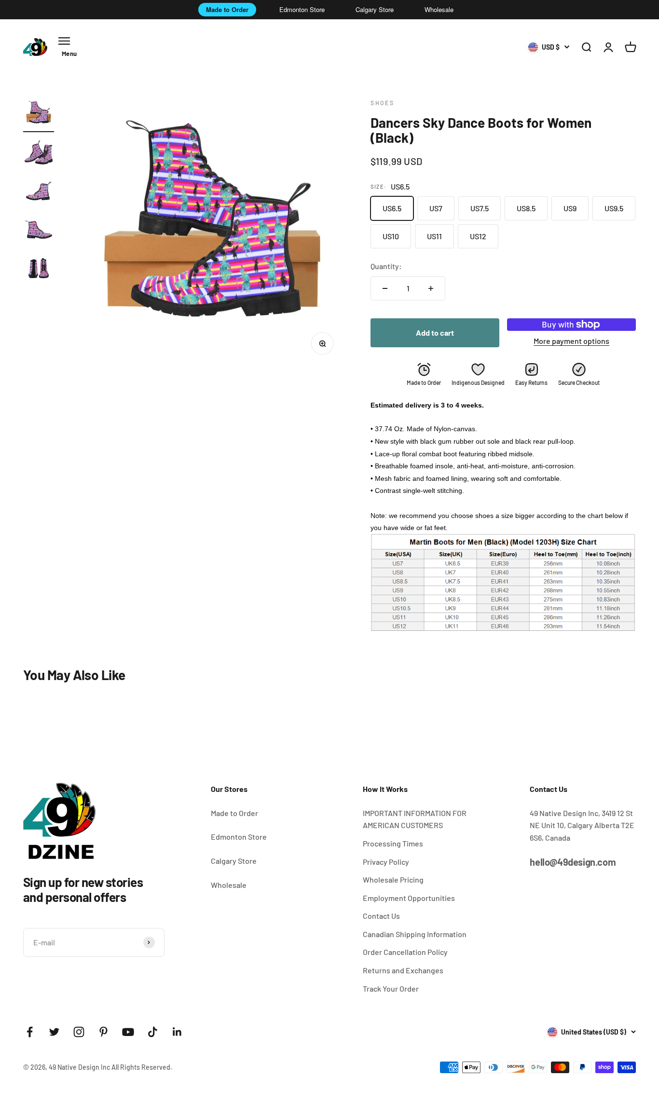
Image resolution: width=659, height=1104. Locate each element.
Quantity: (386, 266)
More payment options (571, 340)
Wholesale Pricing (393, 879)
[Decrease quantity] (385, 288)
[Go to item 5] (38, 269)
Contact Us (381, 915)
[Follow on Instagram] (78, 1031)
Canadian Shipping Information (415, 934)
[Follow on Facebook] (29, 1031)
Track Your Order (391, 988)
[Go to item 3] (38, 192)
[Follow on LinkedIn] (177, 1031)
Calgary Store (375, 9)
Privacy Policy (386, 861)
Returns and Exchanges (403, 970)
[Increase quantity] (431, 288)
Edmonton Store (302, 9)
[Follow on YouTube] (128, 1031)
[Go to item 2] (38, 154)
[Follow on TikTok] (152, 1031)
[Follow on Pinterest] (103, 1031)
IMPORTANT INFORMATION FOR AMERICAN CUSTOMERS (415, 819)
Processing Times (393, 843)
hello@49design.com (573, 862)
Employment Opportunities (409, 897)
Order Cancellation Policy (405, 951)
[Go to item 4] (38, 231)
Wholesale (439, 9)
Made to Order (227, 9)
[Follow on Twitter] (54, 1031)
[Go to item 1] (38, 115)
